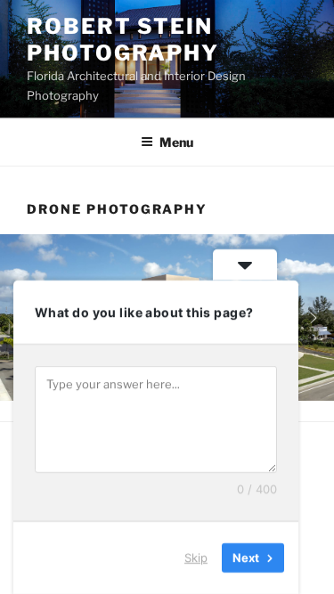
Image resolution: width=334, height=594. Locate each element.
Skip (196, 557)
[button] (313, 318)
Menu (176, 142)
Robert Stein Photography (123, 39)
